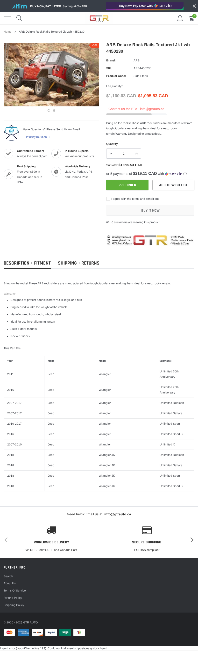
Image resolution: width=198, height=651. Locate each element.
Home (8, 31)
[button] (150, 173)
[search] (19, 18)
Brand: (111, 60)
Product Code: (116, 76)
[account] (180, 18)
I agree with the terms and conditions (135, 198)
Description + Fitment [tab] (27, 263)
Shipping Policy (14, 605)
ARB (137, 60)
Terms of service (15, 590)
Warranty (9, 293)
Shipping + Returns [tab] (78, 263)
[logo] (99, 18)
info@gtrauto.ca (37, 137)
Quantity (112, 144)
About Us (10, 583)
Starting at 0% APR (58, 6)
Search (8, 576)
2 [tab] (54, 110)
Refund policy (13, 597)
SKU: (109, 68)
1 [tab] (49, 110)
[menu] (7, 18)
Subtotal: (112, 165)
